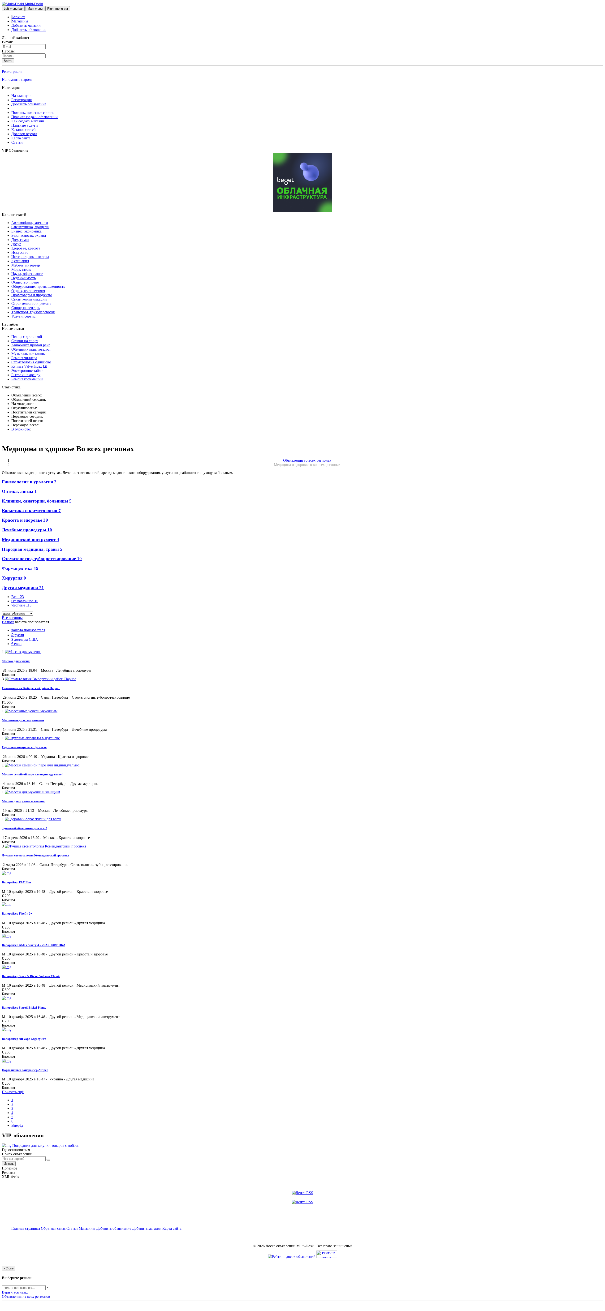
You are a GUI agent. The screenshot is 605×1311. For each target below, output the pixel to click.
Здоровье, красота (25, 248)
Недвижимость (23, 278)
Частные (21, 605)
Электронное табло (27, 371)
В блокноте (20, 429)
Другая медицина (23, 587)
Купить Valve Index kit (29, 366)
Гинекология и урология (29, 481)
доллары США (24, 639)
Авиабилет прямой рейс (30, 345)
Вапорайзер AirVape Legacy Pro (24, 1038)
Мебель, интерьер (25, 265)
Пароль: (8, 51)
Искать (9, 1163)
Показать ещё (13, 1092)
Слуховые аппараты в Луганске (24, 747)
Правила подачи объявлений (34, 117)
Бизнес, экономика (26, 231)
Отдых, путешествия (28, 291)
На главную (20, 96)
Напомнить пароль (17, 79)
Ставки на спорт (24, 341)
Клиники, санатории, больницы (37, 501)
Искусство (19, 252)
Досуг (16, 244)
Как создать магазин (27, 121)
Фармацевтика (20, 568)
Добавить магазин (26, 25)
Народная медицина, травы (32, 549)
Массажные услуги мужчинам (23, 720)
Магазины (20, 21)
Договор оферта (24, 134)
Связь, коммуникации (29, 299)
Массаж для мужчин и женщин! (23, 801)
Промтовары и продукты (31, 295)
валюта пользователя (28, 630)
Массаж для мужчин (16, 661)
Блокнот (18, 17)
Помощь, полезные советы (32, 113)
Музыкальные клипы (28, 354)
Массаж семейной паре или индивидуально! (32, 774)
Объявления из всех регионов (26, 1296)
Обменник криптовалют (31, 349)
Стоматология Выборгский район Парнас (31, 688)
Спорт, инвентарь (25, 308)
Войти (8, 61)
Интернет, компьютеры (30, 257)
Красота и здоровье (25, 520)
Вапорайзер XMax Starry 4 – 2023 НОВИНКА (33, 945)
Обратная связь (53, 1228)
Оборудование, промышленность (38, 286)
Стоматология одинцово (31, 362)
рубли (17, 635)
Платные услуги (24, 125)
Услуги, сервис (23, 316)
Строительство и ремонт (31, 303)
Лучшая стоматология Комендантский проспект (35, 855)
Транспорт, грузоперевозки (33, 312)
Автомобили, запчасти (29, 223)
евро (16, 644)
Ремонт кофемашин (27, 379)
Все (17, 597)
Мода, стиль (21, 269)
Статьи (17, 142)
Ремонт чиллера (24, 358)
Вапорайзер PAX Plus (16, 882)
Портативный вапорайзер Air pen (25, 1070)
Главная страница (26, 1228)
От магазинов (24, 601)
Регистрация (12, 71)
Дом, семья (20, 240)
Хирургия (14, 578)
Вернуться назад (15, 1292)
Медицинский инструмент (30, 539)
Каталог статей (23, 130)
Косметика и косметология (31, 510)
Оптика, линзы (19, 491)
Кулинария (20, 261)
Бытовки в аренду (25, 375)
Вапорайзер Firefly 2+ (17, 913)
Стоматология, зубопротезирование (42, 558)
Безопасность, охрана (28, 235)
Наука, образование (27, 274)
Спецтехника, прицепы (30, 227)
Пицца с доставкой (26, 337)
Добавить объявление (28, 30)
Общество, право (25, 282)
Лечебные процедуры (27, 529)
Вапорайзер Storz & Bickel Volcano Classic (31, 976)
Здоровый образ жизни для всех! (24, 828)
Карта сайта (20, 138)
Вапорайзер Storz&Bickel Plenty (24, 1007)
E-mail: (7, 42)
